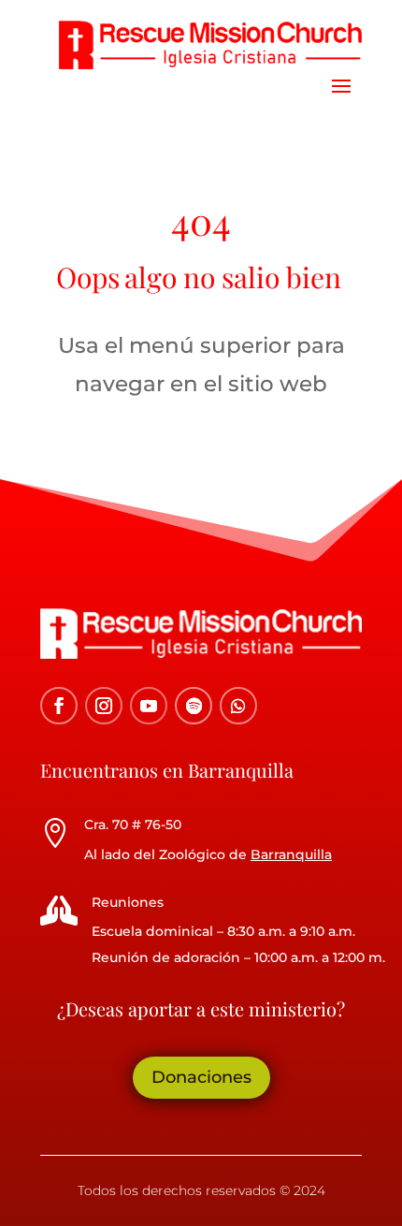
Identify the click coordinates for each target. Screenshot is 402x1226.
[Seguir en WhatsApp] (238, 705)
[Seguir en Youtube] (148, 705)
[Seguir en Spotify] (193, 705)
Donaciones (201, 1077)
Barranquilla (291, 854)
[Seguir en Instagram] (103, 705)
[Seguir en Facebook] (59, 705)
